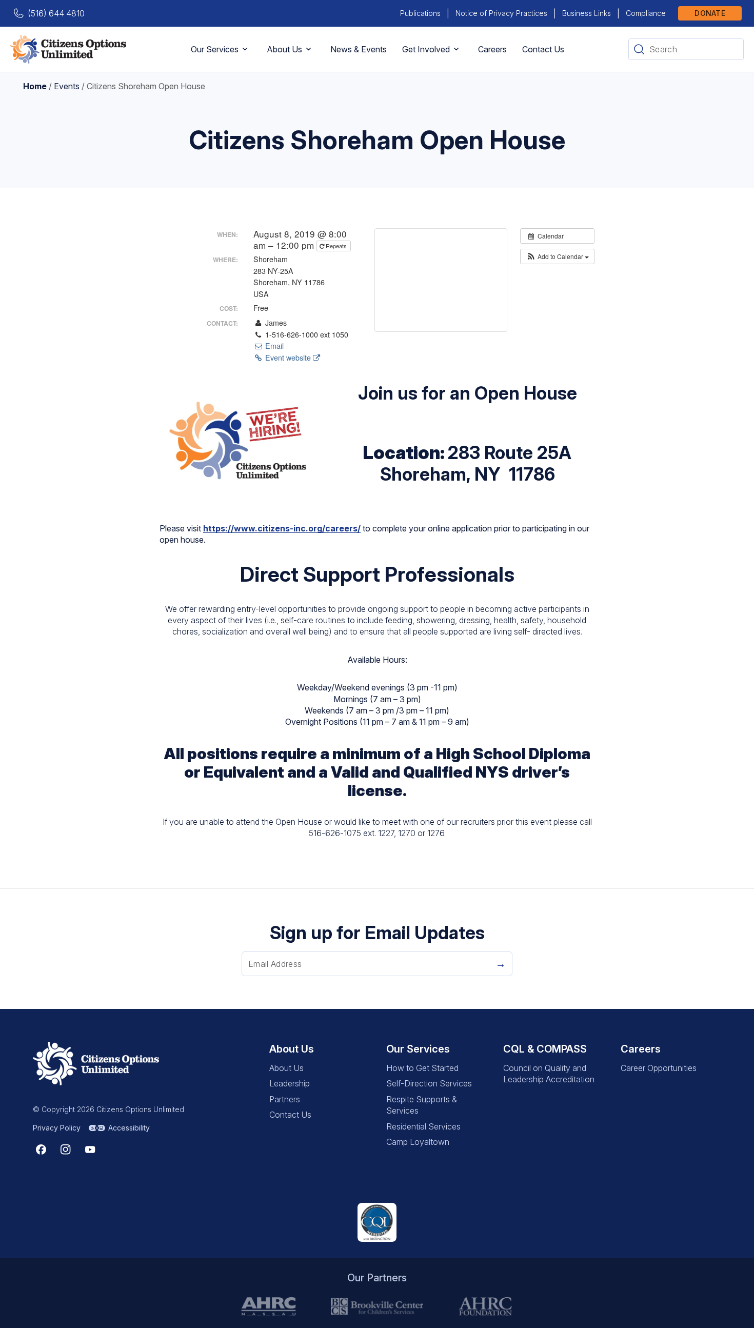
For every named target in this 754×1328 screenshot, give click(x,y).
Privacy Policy (57, 1127)
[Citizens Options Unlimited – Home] (68, 49)
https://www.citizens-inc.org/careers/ (282, 528)
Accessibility (129, 1127)
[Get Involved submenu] (456, 49)
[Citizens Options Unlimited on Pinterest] (65, 1149)
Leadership (289, 1083)
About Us (284, 49)
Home (35, 86)
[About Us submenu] (308, 49)
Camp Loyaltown (417, 1142)
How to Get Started (422, 1068)
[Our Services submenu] (245, 49)
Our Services (215, 49)
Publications (420, 13)
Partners (284, 1099)
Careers (492, 49)
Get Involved (426, 49)
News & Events (358, 49)
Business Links (586, 13)
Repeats (336, 246)
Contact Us (543, 49)
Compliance (646, 13)
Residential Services (423, 1126)
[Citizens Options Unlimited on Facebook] (41, 1149)
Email (273, 346)
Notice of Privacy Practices (501, 13)
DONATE (710, 13)
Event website (288, 357)
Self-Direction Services (429, 1083)
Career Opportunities (659, 1068)
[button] (557, 256)
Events (67, 86)
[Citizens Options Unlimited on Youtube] (90, 1149)
